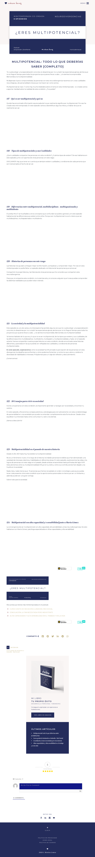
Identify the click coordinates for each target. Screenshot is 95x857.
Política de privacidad (47, 838)
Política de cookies (47, 842)
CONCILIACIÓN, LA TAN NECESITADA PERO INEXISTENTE (31, 612)
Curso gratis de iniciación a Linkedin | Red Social (48, 738)
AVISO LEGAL (47, 840)
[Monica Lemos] (13, 3)
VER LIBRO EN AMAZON (42, 715)
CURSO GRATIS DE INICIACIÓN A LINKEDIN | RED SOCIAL (31, 609)
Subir (47, 830)
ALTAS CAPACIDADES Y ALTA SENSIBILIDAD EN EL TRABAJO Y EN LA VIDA (37, 616)
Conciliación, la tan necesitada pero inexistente (47, 741)
